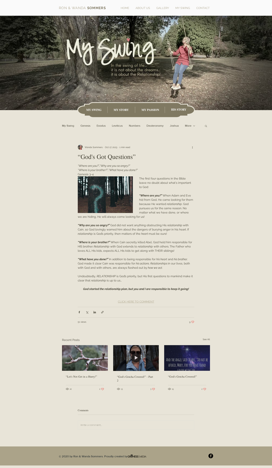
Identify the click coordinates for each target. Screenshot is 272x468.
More (188, 125)
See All (206, 339)
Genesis (85, 125)
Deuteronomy (155, 125)
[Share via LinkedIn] (94, 312)
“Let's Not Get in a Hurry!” (81, 376)
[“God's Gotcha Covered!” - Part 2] (136, 358)
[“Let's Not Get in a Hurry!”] (85, 358)
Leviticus (117, 125)
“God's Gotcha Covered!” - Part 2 (135, 378)
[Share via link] (102, 312)
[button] (205, 126)
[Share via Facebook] (79, 312)
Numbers (134, 125)
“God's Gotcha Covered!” (182, 376)
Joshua (174, 125)
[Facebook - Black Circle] (210, 456)
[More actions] (192, 147)
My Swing (68, 125)
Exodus (101, 125)
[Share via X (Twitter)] (86, 312)
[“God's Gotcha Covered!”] (187, 358)
